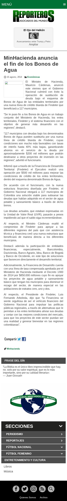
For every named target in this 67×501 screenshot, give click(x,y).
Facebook (16, 489)
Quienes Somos (28, 497)
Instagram (33, 489)
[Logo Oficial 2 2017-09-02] (33, 401)
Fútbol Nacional (19, 447)
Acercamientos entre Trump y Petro (33, 41)
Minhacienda (13, 349)
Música (8, 471)
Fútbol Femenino (18, 453)
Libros (8, 466)
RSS (42, 489)
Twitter (24, 489)
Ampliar (33, 44)
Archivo (43, 497)
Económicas (33, 77)
